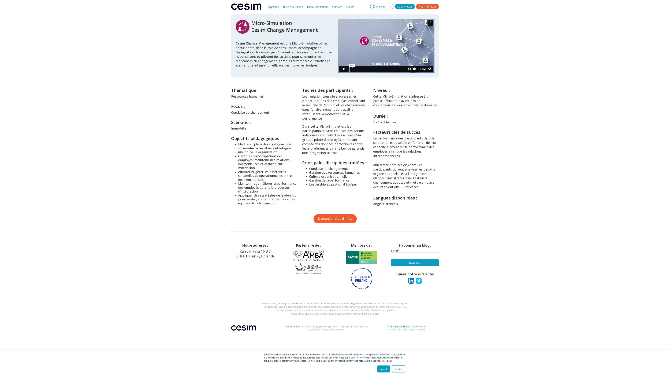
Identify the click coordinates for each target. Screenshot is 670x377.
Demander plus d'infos (335, 218)
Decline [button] (398, 368)
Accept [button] (383, 368)
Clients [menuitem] (350, 7)
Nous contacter (427, 6)
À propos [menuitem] (273, 7)
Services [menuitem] (337, 7)
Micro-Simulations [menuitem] (317, 7)
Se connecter (404, 6)
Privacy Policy (355, 357)
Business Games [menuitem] (293, 7)
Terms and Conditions (398, 326)
